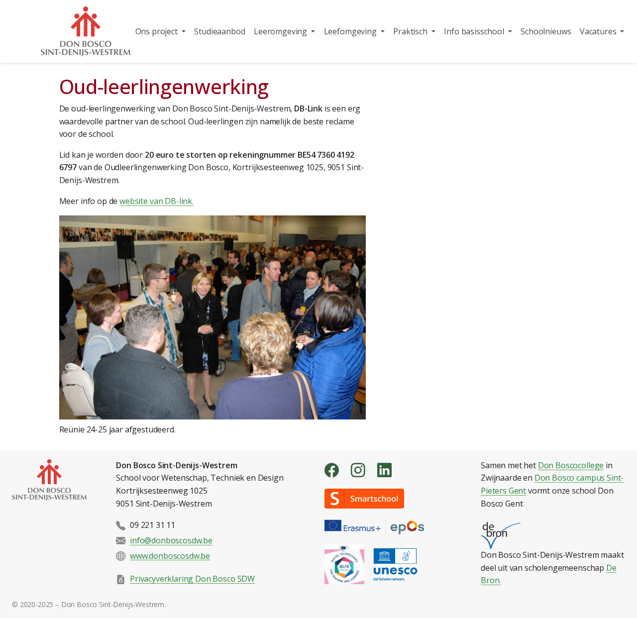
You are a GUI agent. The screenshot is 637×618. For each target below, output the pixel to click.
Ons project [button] (157, 31)
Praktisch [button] (411, 31)
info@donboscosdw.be (171, 540)
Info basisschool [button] (475, 31)
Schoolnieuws (546, 31)
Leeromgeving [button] (281, 31)
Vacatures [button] (599, 31)
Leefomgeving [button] (351, 31)
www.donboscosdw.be (170, 555)
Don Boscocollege (571, 465)
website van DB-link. (156, 201)
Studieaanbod (219, 31)
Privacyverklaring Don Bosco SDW (192, 578)
